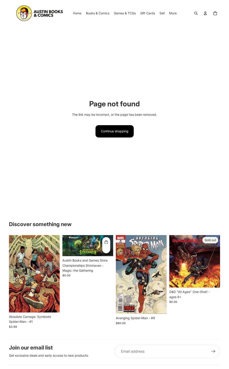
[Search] (196, 13)
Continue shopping (114, 131)
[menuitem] (173, 13)
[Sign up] (213, 351)
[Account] (205, 13)
